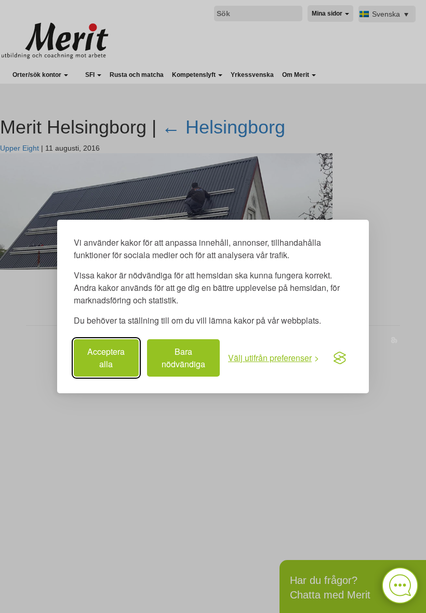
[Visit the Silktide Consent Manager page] (339, 357)
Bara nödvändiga (183, 357)
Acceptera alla (106, 357)
